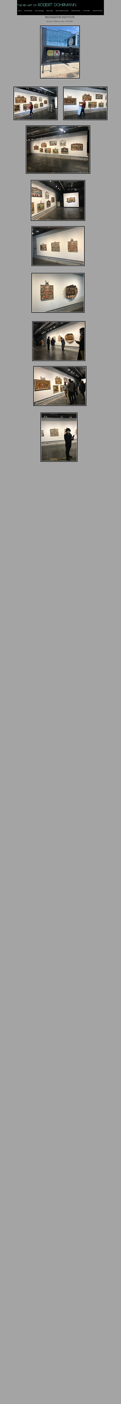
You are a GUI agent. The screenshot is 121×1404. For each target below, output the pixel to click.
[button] (28, 10)
